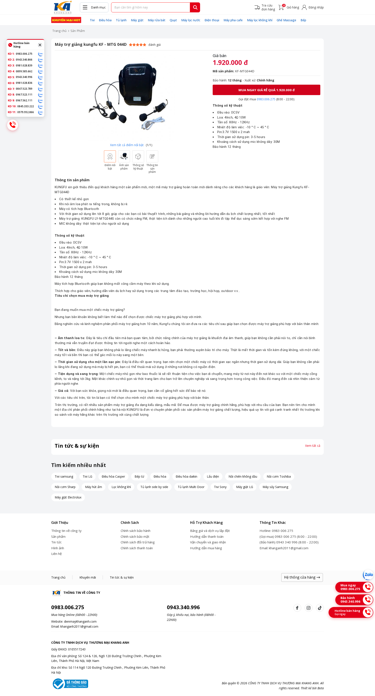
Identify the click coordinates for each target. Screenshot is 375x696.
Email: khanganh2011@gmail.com (284, 548)
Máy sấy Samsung (275, 487)
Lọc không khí (121, 487)
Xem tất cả (312, 445)
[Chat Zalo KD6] (40, 83)
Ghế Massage (286, 20)
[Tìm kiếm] (195, 7)
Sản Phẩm (78, 31)
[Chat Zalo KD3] (40, 65)
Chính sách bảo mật (135, 536)
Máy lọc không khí (259, 20)
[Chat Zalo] (368, 575)
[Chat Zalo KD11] (40, 112)
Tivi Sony (220, 487)
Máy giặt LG (244, 487)
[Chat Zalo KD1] (40, 53)
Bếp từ (139, 476)
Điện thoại (212, 20)
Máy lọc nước (190, 20)
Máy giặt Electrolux (68, 497)
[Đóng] (40, 45)
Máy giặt (137, 20)
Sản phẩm (58, 536)
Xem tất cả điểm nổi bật (127, 145)
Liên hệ (56, 553)
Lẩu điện (213, 476)
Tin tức (56, 542)
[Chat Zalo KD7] (40, 88)
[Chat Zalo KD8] (40, 94)
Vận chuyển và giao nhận (208, 542)
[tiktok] (320, 608)
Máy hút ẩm (93, 487)
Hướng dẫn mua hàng (206, 548)
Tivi (92, 20)
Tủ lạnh (121, 20)
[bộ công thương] (69, 683)
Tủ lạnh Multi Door (191, 487)
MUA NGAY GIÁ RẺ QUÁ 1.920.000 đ (266, 90)
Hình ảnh (57, 548)
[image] (131, 97)
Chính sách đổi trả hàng (138, 542)
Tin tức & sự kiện (122, 577)
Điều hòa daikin (186, 476)
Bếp (303, 20)
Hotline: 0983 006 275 (276, 530)
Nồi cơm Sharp (65, 487)
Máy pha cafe (233, 20)
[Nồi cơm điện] (66, 20)
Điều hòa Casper (113, 476)
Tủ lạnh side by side (154, 487)
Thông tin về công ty (66, 530)
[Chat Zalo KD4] (40, 71)
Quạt (173, 20)
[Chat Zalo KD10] (40, 106)
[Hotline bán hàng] (13, 125)
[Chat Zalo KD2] (40, 59)
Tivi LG (87, 476)
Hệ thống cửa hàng (300, 577)
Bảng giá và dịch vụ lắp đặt (210, 530)
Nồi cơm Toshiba (279, 476)
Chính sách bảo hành (135, 530)
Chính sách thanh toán (137, 548)
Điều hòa (105, 20)
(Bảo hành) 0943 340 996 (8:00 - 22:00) (289, 542)
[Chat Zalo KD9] (40, 100)
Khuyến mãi (87, 577)
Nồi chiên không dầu (243, 476)
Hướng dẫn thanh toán (207, 536)
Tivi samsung (64, 476)
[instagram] (308, 608)
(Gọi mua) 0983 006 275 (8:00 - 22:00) (288, 536)
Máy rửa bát (156, 20)
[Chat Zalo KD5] (40, 77)
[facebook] (297, 608)
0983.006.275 (266, 99)
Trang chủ (59, 31)
